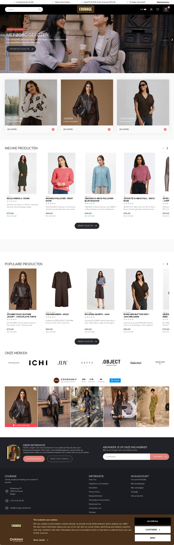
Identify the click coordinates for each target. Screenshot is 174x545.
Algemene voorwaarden (99, 483)
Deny (152, 538)
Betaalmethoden (95, 496)
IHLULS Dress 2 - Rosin (18, 198)
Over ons (92, 479)
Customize (151, 529)
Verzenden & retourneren (99, 500)
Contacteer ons (95, 508)
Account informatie (138, 479)
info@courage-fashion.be (20, 508)
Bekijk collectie (85, 226)
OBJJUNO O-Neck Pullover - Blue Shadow (99, 199)
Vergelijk (134, 492)
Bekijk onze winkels (59, 459)
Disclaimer (93, 488)
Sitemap (92, 512)
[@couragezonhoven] (56, 380)
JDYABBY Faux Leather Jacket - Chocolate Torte (21, 315)
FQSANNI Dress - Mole (57, 314)
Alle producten (137, 496)
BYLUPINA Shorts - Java (97, 314)
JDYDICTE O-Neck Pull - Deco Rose (139, 199)
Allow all (152, 521)
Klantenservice (163, 2)
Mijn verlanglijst (137, 488)
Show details (39, 540)
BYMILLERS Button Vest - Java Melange (137, 315)
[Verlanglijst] (157, 9)
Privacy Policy (94, 492)
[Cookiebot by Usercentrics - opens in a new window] (16, 540)
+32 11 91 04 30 (17, 500)
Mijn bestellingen (138, 483)
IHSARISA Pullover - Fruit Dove (59, 199)
